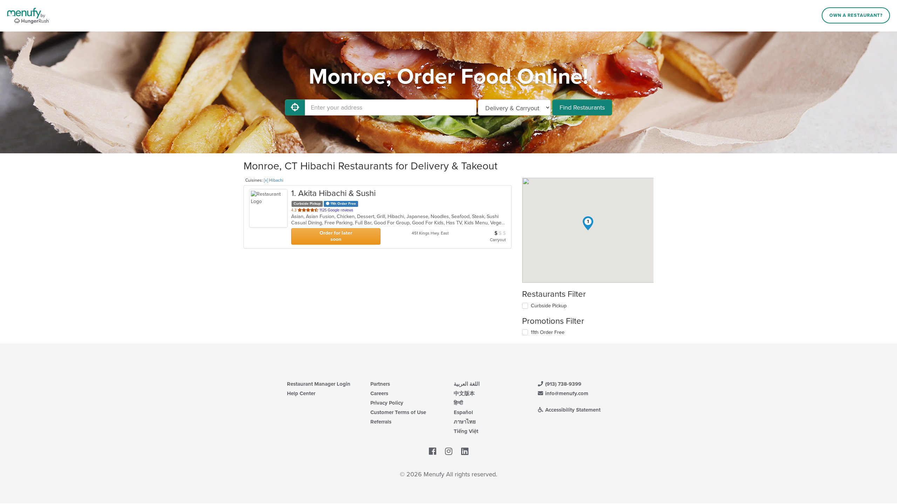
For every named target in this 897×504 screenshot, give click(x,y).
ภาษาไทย (465, 422)
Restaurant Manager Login (318, 384)
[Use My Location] (295, 107)
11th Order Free (547, 332)
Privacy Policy (386, 403)
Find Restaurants (582, 107)
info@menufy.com (566, 393)
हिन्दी (458, 403)
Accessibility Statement (572, 410)
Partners (380, 384)
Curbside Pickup (549, 306)
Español (463, 412)
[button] (588, 223)
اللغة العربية (467, 384)
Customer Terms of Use (398, 412)
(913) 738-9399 (562, 384)
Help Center (301, 393)
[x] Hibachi (273, 180)
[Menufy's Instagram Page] (448, 451)
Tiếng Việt (466, 431)
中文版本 (464, 393)
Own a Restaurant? (856, 15)
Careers (379, 393)
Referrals (380, 422)
